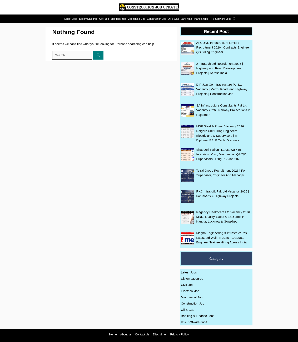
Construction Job (156, 18)
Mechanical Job (136, 18)
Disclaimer (160, 334)
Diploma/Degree (88, 18)
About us (126, 334)
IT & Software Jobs (220, 18)
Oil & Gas (173, 18)
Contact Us (142, 334)
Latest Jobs (70, 18)
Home (113, 334)
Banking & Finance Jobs (194, 18)
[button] (233, 19)
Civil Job (104, 18)
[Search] (98, 55)
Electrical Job (118, 18)
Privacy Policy (179, 334)
